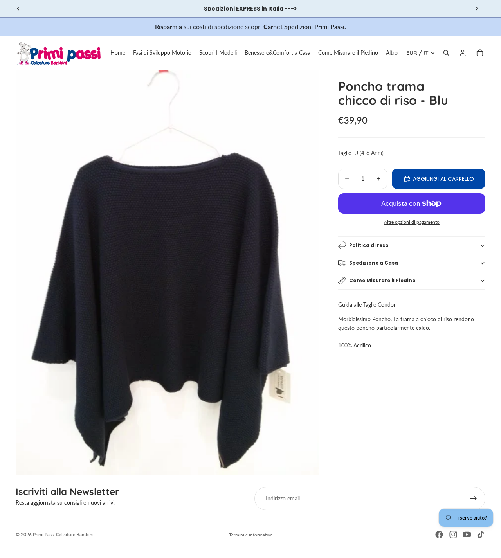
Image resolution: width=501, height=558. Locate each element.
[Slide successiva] (476, 8)
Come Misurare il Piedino (382, 280)
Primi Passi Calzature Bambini (63, 534)
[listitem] (392, 53)
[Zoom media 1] (167, 272)
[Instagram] (453, 534)
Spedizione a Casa (373, 262)
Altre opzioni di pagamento (412, 222)
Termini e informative (250, 535)
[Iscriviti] (473, 498)
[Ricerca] (446, 52)
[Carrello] (479, 52)
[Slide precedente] (18, 8)
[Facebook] (439, 534)
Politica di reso (369, 245)
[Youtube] (467, 534)
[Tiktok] (480, 534)
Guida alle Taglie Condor (367, 304)
